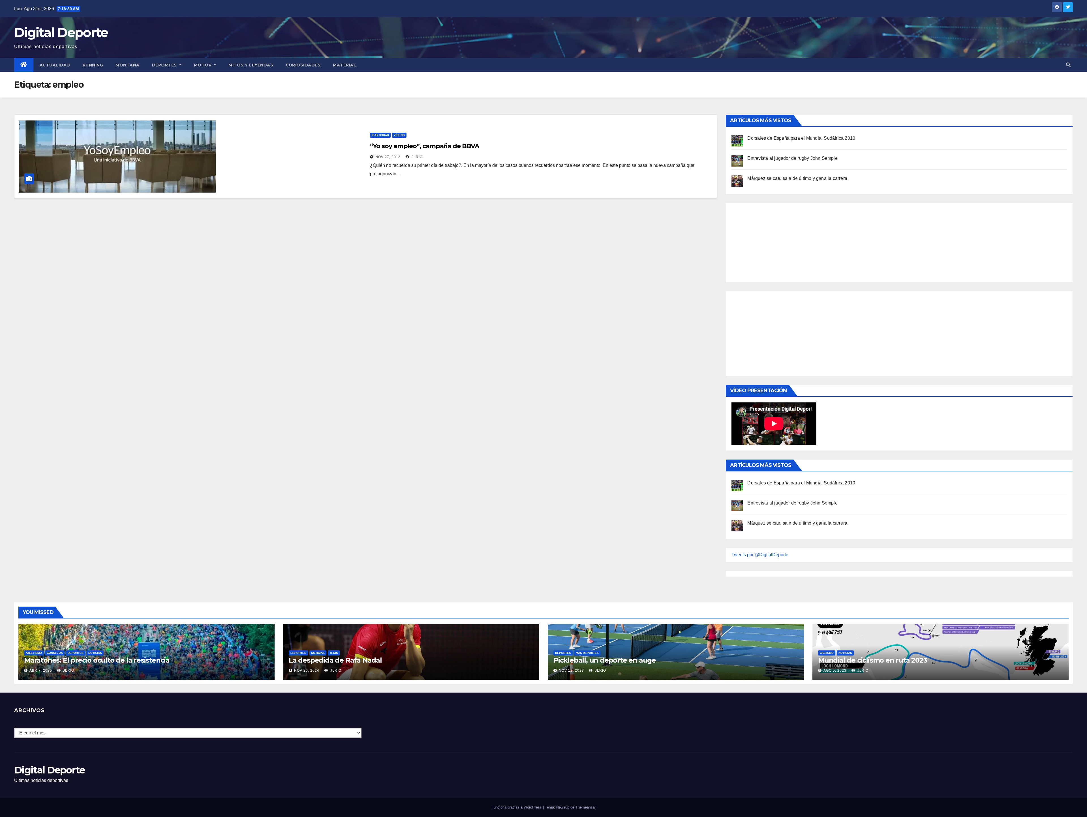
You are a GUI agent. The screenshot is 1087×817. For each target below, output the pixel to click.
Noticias (95, 652)
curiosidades (303, 65)
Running (93, 65)
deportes (76, 652)
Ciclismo (827, 652)
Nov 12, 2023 (571, 670)
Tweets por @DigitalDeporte (759, 554)
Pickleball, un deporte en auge (604, 660)
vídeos (399, 135)
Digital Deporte (61, 32)
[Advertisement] (773, 241)
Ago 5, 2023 (834, 670)
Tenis (333, 652)
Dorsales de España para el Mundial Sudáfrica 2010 (801, 138)
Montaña (127, 65)
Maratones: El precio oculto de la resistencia (97, 660)
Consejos (55, 652)
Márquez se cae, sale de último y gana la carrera (797, 178)
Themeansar (585, 807)
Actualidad (55, 65)
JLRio (416, 157)
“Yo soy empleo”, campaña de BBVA (424, 146)
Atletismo (34, 652)
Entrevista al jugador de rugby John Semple (792, 158)
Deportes (165, 65)
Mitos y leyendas (250, 65)
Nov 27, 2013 (388, 157)
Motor (203, 65)
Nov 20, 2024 (306, 670)
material (344, 65)
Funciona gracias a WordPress (517, 807)
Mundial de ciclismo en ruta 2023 (872, 660)
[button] (1068, 64)
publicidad (380, 135)
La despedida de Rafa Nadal (335, 660)
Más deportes (587, 652)
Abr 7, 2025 (40, 670)
